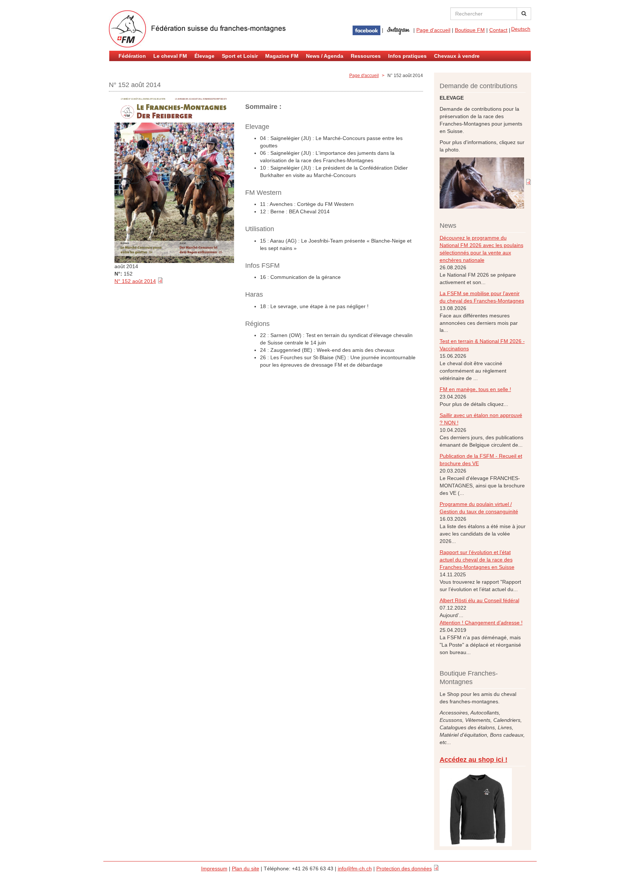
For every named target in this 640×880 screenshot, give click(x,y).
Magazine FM (282, 56)
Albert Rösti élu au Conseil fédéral (479, 600)
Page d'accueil (433, 30)
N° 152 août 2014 (135, 281)
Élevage (204, 56)
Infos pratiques (407, 56)
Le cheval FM (170, 56)
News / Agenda (324, 56)
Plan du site (245, 868)
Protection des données (404, 868)
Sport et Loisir (240, 56)
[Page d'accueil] (198, 28)
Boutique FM (470, 30)
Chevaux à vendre (457, 56)
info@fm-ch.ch (355, 868)
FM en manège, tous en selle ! (475, 389)
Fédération (132, 56)
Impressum (214, 868)
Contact (498, 30)
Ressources (366, 56)
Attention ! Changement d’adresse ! (481, 623)
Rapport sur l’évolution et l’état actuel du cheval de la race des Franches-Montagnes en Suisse (477, 559)
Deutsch (520, 29)
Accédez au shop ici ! (473, 759)
